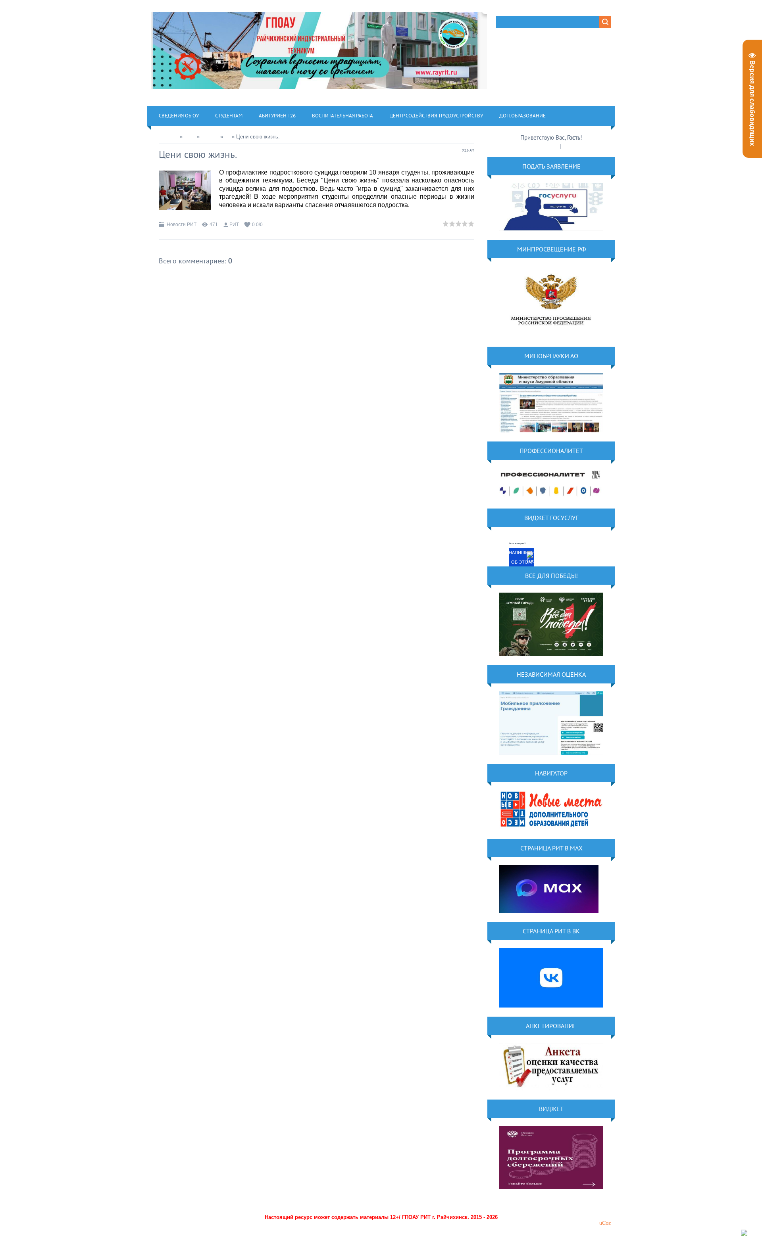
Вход (568, 146)
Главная (168, 137)
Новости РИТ (181, 224)
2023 (189, 137)
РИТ (234, 224)
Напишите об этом (521, 557)
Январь (210, 137)
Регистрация (543, 146)
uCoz (605, 1223)
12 (227, 137)
